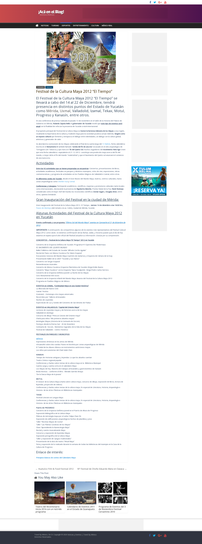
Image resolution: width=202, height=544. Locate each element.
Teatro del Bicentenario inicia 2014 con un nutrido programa (49, 509)
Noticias (45, 25)
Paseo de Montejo (43, 208)
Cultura (95, 25)
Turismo (55, 25)
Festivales (40, 87)
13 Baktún (106, 144)
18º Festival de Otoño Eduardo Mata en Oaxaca (102, 468)
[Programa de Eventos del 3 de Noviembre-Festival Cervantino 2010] (112, 483)
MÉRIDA (39, 339)
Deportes (66, 25)
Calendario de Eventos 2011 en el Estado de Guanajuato (81, 508)
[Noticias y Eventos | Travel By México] (37, 25)
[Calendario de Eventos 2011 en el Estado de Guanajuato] (81, 483)
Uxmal (65, 110)
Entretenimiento (81, 25)
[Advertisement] (149, 80)
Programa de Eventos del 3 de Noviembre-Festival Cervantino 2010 (112, 509)
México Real (107, 25)
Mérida (52, 110)
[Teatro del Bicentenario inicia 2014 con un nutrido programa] (49, 483)
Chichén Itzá (63, 181)
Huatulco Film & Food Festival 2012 (55, 468)
